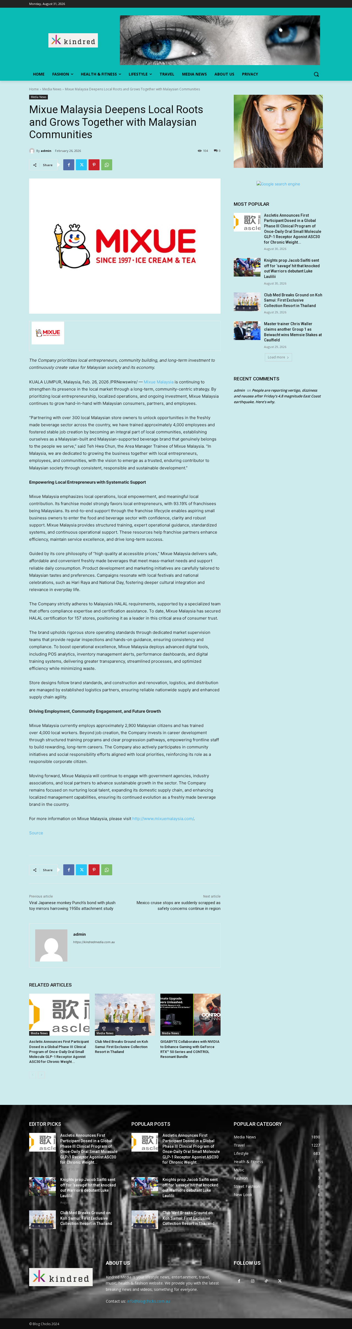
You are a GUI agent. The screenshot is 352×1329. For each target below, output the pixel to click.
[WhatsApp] (106, 164)
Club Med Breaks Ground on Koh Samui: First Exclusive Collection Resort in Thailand (121, 1047)
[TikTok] (266, 1280)
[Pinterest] (94, 164)
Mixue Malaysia (159, 382)
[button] (316, 74)
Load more (276, 357)
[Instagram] (252, 1280)
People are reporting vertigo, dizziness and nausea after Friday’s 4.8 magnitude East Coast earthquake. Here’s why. (277, 396)
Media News (51, 89)
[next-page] (41, 1075)
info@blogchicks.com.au (148, 1301)
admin (46, 151)
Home (34, 89)
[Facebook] (68, 164)
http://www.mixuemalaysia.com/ (163, 818)
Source (36, 832)
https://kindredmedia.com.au (94, 942)
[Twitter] (81, 164)
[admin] (32, 151)
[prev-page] (32, 1075)
